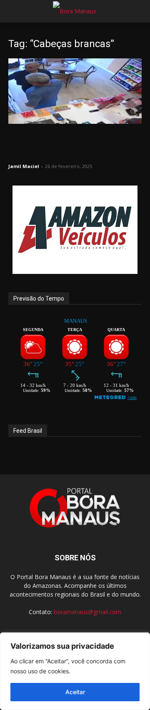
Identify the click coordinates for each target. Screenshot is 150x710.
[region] (75, 671)
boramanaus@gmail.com (87, 612)
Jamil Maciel (23, 166)
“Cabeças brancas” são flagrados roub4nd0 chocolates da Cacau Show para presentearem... (71, 144)
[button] (14, 11)
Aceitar (75, 691)
